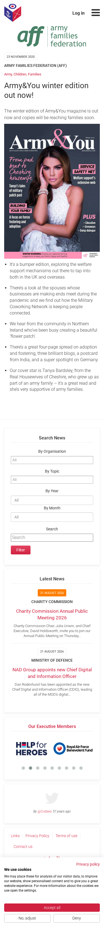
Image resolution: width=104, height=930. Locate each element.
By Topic (52, 471)
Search (52, 529)
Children (20, 74)
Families (34, 74)
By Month (52, 508)
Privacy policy (88, 864)
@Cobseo (45, 811)
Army (8, 74)
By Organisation (52, 451)
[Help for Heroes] (31, 748)
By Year (52, 491)
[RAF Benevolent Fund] (73, 748)
